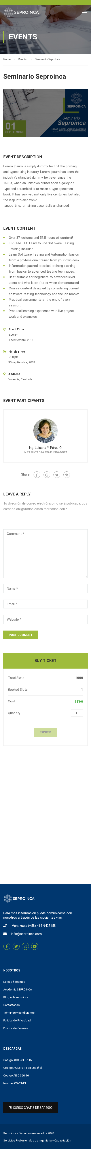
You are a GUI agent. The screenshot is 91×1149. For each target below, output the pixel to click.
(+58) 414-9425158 (42, 926)
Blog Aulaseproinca (15, 997)
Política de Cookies (15, 1028)
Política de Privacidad (17, 1020)
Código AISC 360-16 (16, 1075)
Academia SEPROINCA (17, 989)
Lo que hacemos (14, 981)
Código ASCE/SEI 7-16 (17, 1060)
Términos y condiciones (18, 1012)
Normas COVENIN (14, 1083)
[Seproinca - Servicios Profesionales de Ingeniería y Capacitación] (21, 13)
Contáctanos (11, 1005)
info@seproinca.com (26, 934)
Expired (45, 732)
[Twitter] (56, 474)
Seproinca (10, 1133)
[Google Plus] (47, 474)
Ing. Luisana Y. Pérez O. (45, 448)
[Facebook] (37, 474)
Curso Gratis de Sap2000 (32, 1107)
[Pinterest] (66, 474)
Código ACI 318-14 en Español (22, 1067)
